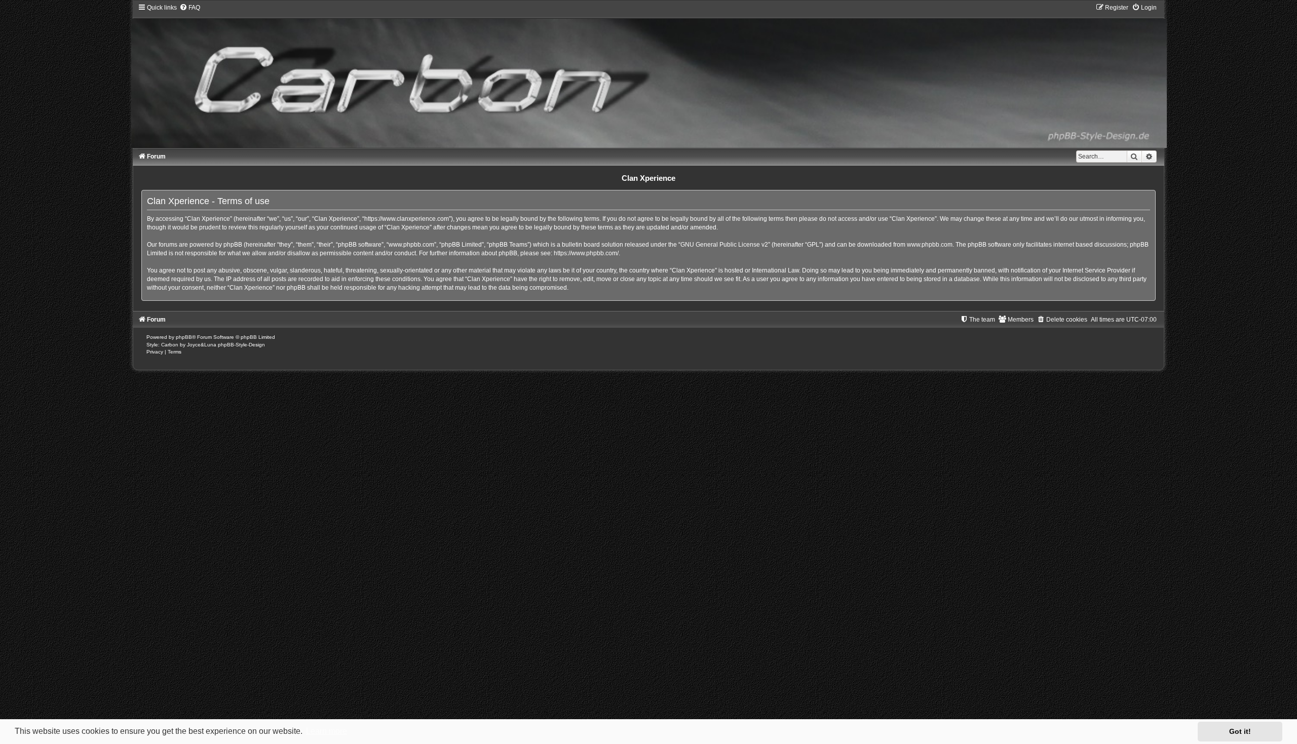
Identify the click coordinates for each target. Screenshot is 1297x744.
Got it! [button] (1240, 731)
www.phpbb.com (929, 244)
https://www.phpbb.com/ (586, 253)
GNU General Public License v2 (724, 244)
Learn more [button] (326, 731)
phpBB (184, 337)
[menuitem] (189, 7)
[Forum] (648, 75)
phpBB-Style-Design (241, 344)
